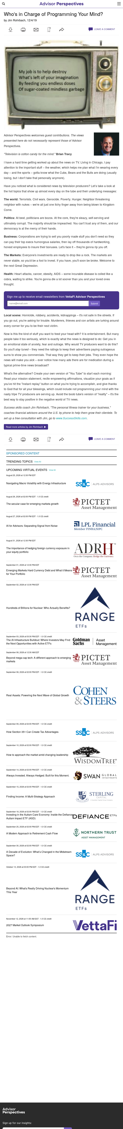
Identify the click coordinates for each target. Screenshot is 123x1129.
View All (37, 461)
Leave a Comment (104, 29)
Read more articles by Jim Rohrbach (25, 426)
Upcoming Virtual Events (26, 469)
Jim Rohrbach (16, 20)
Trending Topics (19, 461)
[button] (10, 29)
